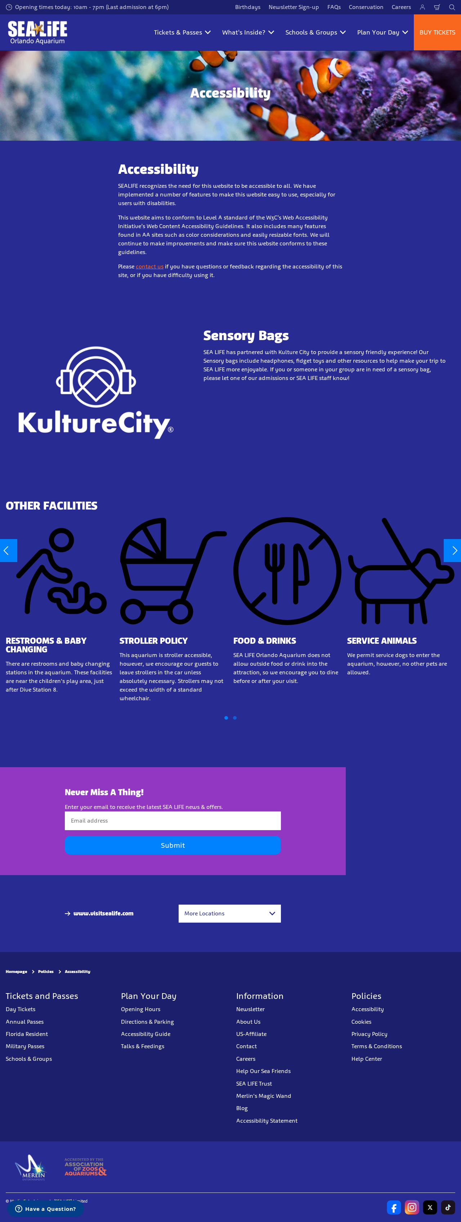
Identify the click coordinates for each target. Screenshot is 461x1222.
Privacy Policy (370, 1034)
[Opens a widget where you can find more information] (45, 1209)
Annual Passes (25, 1021)
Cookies (361, 1021)
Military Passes (25, 1046)
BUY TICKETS (437, 32)
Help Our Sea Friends (263, 1071)
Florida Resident (27, 1034)
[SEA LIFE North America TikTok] (448, 1207)
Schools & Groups (29, 1058)
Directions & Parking (147, 1021)
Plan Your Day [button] (378, 32)
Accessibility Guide (145, 1034)
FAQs (334, 7)
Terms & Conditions (377, 1046)
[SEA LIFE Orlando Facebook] (394, 1207)
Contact (246, 1046)
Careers (401, 7)
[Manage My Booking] (422, 7)
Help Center (367, 1058)
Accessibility (77, 971)
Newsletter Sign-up (294, 7)
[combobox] (230, 914)
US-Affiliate (251, 1034)
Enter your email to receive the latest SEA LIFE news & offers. (144, 807)
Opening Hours (140, 1009)
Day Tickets (20, 1009)
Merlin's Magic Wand (263, 1095)
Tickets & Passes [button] (178, 32)
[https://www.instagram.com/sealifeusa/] (412, 1207)
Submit (173, 845)
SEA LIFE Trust (254, 1083)
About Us (248, 1021)
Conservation (366, 7)
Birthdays (247, 7)
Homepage (16, 971)
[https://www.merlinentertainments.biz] (31, 1167)
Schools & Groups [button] (311, 32)
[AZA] (85, 1167)
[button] (226, 717)
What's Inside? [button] (243, 32)
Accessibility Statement (266, 1120)
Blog (242, 1108)
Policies (46, 971)
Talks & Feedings (142, 1046)
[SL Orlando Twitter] (430, 1207)
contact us (150, 266)
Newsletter (250, 1009)
